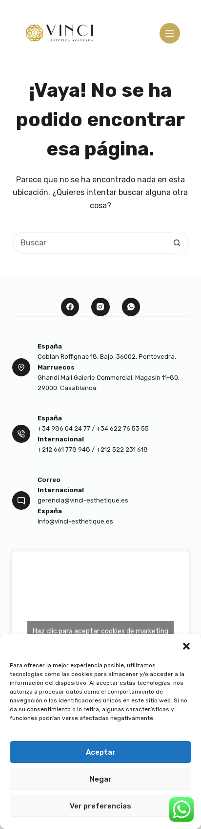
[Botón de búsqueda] (177, 243)
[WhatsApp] (131, 307)
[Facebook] (70, 307)
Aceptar (101, 752)
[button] (186, 646)
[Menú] (170, 33)
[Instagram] (100, 307)
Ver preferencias (100, 806)
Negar (101, 779)
